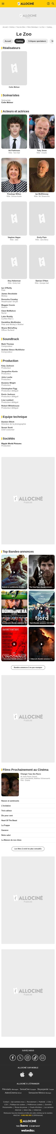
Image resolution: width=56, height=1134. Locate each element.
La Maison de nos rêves (11, 840)
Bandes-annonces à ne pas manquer (28, 667)
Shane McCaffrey (9, 328)
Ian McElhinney (41, 194)
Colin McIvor (14, 87)
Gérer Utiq (27, 1110)
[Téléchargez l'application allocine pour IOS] (24, 1074)
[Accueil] (26, 3)
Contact (6, 1102)
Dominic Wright (8, 383)
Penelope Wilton (14, 194)
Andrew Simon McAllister (13, 350)
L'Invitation (6, 806)
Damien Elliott (7, 422)
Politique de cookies (17, 1105)
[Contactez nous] (43, 1058)
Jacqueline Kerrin (9, 371)
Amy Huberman (14, 281)
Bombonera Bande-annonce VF (14, 623)
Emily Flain (42, 237)
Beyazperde (43, 1089)
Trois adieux (6, 811)
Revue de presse (21, 1107)
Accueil (5, 27)
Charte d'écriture (36, 1107)
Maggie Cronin (8, 305)
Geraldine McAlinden (11, 322)
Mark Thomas (7, 344)
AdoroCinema (11, 1093)
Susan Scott (7, 427)
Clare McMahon (8, 311)
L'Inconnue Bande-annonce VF (14, 659)
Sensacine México (37, 1093)
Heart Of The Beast (9, 820)
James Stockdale (9, 294)
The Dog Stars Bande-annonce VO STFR (42, 587)
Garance (4, 830)
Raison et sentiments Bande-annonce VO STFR (14, 587)
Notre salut (5, 835)
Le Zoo (42, 27)
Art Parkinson (14, 150)
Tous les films (20, 27)
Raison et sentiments (10, 801)
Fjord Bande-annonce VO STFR (42, 623)
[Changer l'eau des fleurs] (10, 784)
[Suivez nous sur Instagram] (28, 1058)
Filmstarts (6, 1089)
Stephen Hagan (14, 237)
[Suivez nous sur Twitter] (20, 1058)
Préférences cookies (35, 1105)
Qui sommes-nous (18, 1102)
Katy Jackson (7, 366)
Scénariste (5, 100)
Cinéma (11, 27)
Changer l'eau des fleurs (31, 774)
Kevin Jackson (8, 394)
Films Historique (32, 27)
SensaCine (25, 1089)
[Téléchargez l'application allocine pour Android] (32, 1074)
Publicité (42, 1102)
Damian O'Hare (42, 281)
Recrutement (31, 1102)
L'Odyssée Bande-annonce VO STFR (42, 659)
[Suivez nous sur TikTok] (35, 1058)
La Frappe (5, 825)
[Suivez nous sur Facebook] (13, 1058)
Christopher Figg (9, 388)
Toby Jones (42, 150)
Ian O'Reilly (6, 288)
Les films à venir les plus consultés (28, 849)
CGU (49, 1102)
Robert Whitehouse (10, 406)
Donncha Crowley (9, 299)
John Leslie (6, 377)
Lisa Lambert (7, 400)
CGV (6, 1105)
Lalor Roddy (7, 316)
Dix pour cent (7, 816)
